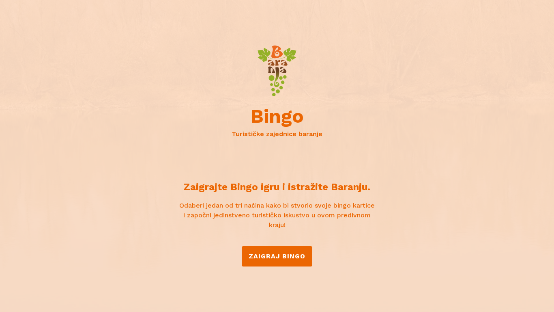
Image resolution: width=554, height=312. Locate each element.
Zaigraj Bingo (277, 256)
